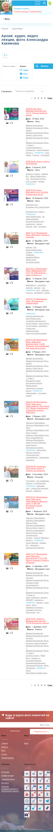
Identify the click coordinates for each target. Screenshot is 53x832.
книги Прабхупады (33, 216)
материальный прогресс (36, 663)
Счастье (35, 155)
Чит (38, 612)
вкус (38, 290)
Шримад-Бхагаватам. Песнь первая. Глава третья (37, 367)
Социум (29, 252)
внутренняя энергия (34, 383)
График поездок (7, 775)
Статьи (4, 754)
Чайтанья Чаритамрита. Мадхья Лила (35, 521)
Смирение (30, 255)
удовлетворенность (34, 147)
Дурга (28, 670)
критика (37, 288)
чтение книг (30, 328)
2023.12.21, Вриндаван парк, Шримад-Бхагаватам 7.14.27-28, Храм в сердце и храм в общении (37, 558)
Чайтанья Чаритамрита (35, 423)
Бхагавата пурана (33, 381)
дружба (41, 181)
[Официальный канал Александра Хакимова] (27, 794)
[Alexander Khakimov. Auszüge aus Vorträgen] (40, 780)
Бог (27, 176)
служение (42, 226)
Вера (46, 665)
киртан (28, 390)
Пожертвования (7, 758)
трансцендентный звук (35, 547)
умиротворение (32, 219)
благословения (43, 150)
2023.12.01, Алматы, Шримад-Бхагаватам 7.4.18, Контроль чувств (37, 620)
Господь (29, 538)
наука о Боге (44, 323)
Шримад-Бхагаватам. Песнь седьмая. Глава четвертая (37, 641)
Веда (34, 605)
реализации (44, 457)
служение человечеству (36, 321)
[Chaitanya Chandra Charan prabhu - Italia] (47, 780)
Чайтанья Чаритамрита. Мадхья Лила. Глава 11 (35, 526)
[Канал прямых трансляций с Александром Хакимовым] (40, 794)
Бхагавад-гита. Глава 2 (35, 211)
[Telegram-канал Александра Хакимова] (47, 801)
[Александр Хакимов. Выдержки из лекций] (27, 774)
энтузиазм (42, 393)
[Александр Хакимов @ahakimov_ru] (40, 787)
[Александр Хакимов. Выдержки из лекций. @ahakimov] (27, 780)
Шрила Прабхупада (38, 176)
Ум (43, 216)
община (39, 602)
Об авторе (5, 772)
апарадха (37, 491)
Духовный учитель (38, 179)
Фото (3, 750)
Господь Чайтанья (41, 538)
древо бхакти (31, 445)
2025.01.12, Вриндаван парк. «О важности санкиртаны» (36, 301)
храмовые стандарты (34, 607)
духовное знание (33, 262)
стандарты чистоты (34, 610)
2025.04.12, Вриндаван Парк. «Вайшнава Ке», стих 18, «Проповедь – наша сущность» (36, 271)
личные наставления (39, 488)
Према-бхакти (31, 385)
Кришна (45, 174)
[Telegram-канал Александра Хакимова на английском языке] (40, 808)
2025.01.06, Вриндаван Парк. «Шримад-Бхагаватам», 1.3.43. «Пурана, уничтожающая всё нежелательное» (37, 343)
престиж (29, 288)
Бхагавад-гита (32, 204)
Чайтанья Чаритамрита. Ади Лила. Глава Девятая (37, 436)
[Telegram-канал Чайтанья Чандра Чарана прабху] (33, 808)
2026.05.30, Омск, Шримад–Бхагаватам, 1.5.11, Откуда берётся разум (36, 111)
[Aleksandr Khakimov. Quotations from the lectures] (33, 774)
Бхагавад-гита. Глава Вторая (37, 207)
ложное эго (35, 658)
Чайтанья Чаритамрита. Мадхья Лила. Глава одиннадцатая (35, 533)
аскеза (46, 292)
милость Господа (33, 452)
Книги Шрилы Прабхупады (36, 673)
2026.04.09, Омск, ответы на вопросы (37, 162)
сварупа (29, 483)
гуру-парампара (42, 481)
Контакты (5, 783)
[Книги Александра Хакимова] (47, 774)
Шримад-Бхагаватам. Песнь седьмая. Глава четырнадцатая (37, 582)
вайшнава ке (31, 285)
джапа (28, 155)
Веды (26, 743)
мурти (28, 605)
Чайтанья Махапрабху (35, 440)
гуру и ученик (31, 181)
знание (28, 395)
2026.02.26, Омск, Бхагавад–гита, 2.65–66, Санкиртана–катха (37, 192)
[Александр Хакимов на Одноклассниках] (47, 794)
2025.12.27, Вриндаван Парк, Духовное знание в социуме (38, 234)
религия (44, 597)
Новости (4, 747)
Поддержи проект (8, 779)
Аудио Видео (17, 28)
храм (28, 597)
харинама (40, 486)
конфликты (30, 224)
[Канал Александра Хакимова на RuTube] (27, 814)
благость (29, 152)
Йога (28, 658)
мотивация (38, 292)
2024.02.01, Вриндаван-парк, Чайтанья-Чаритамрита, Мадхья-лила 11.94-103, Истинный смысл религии (37, 502)
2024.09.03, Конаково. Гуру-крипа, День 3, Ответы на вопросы (36, 468)
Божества (35, 597)
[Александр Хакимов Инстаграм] (27, 801)
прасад (39, 224)
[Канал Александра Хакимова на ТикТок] (47, 808)
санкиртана (39, 152)
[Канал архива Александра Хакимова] (33, 794)
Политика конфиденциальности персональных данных (10, 788)
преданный (30, 668)
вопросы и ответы (33, 174)
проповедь (41, 285)
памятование (31, 393)
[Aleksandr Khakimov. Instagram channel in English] (33, 801)
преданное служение (34, 388)
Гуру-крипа (30, 481)
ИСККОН (29, 600)
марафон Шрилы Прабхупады (33, 258)
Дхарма (43, 543)
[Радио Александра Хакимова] (40, 801)
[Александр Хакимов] (40, 774)
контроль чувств (32, 655)
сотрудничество (32, 455)
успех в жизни (31, 326)
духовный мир (39, 483)
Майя (43, 655)
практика (45, 290)
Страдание (44, 155)
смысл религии (32, 543)
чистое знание (31, 323)
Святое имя (41, 450)
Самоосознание (32, 331)
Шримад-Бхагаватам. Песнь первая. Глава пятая (37, 134)
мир (35, 226)
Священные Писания (34, 665)
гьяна (46, 602)
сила (47, 152)
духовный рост (32, 457)
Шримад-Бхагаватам (34, 125)
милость (29, 540)
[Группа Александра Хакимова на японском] (27, 787)
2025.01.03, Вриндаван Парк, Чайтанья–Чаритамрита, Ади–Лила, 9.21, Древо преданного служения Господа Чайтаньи (38, 407)
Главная (4, 28)
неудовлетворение (33, 660)
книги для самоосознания (36, 333)
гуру (27, 179)
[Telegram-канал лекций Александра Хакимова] (27, 808)
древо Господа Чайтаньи (36, 442)
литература (30, 150)
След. (50, 98)
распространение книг (35, 221)
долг (28, 488)
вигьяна (29, 226)
